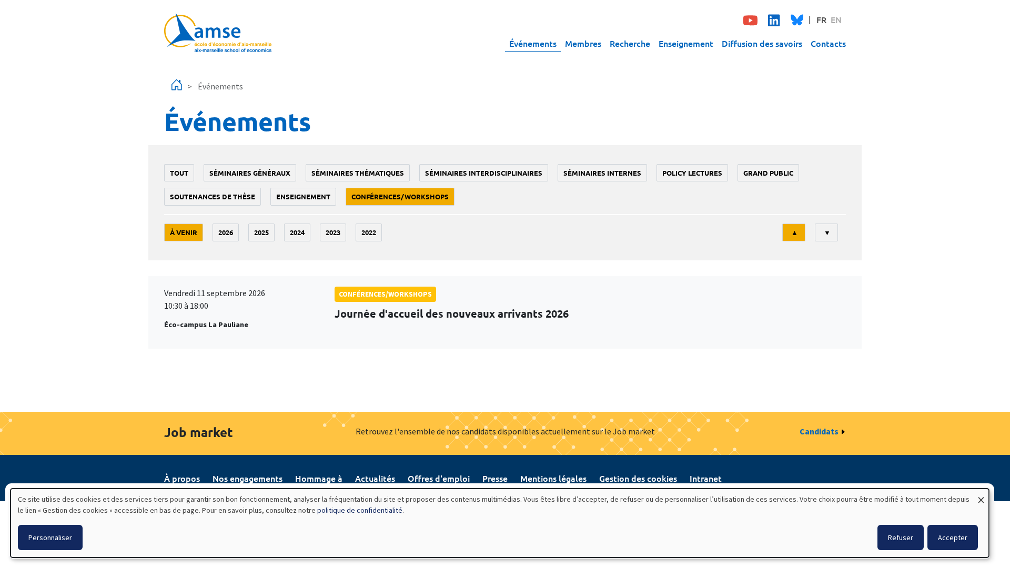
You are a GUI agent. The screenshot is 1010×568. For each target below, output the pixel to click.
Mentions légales (553, 478)
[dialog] (500, 523)
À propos (182, 478)
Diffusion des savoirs (762, 43)
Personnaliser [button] (50, 537)
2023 (333, 232)
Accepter (952, 537)
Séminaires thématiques (357, 172)
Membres (583, 43)
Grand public (768, 172)
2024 (297, 232)
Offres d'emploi (439, 478)
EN (836, 19)
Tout (179, 172)
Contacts (828, 43)
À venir (183, 232)
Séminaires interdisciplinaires (483, 172)
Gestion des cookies (638, 478)
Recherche (630, 43)
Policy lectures (692, 172)
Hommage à (318, 478)
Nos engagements (247, 478)
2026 (225, 232)
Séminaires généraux (249, 172)
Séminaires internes (602, 172)
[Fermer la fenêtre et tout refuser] (981, 495)
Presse (495, 478)
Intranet (706, 478)
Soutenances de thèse (212, 196)
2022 (368, 232)
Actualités (375, 478)
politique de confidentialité (359, 510)
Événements (533, 43)
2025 (261, 232)
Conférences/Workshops (400, 196)
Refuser (900, 537)
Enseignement (686, 43)
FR (821, 19)
